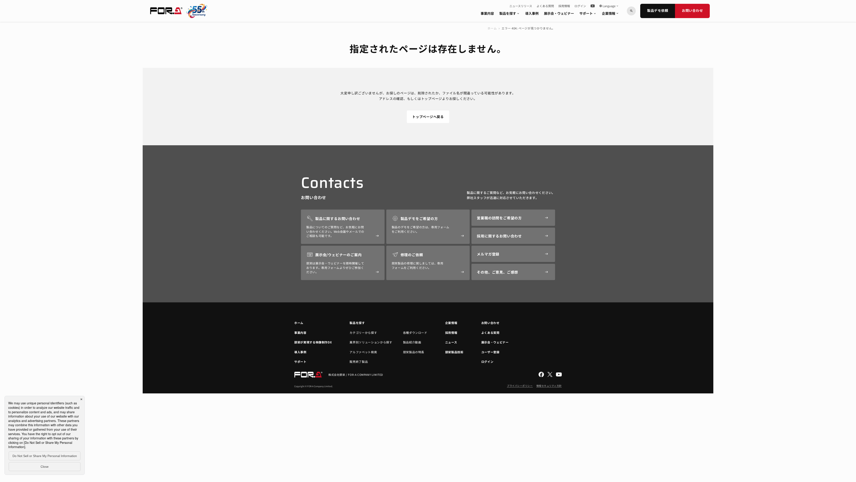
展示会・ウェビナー (559, 13)
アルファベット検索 (363, 352)
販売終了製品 (359, 361)
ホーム (492, 28)
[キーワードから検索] (631, 10)
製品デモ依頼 (657, 10)
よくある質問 (545, 6)
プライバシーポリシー (520, 385)
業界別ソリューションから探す (371, 342)
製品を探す (509, 13)
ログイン (580, 6)
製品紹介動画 (412, 342)
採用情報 (564, 6)
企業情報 (610, 13)
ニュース (451, 342)
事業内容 (487, 13)
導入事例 (532, 13)
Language (609, 6)
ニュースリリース (520, 6)
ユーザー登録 (490, 352)
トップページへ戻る (428, 116)
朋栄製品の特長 (413, 352)
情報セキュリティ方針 (549, 385)
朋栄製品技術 (454, 352)
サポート (588, 13)
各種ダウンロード (415, 332)
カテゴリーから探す (363, 332)
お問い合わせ (692, 10)
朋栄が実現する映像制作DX (313, 342)
